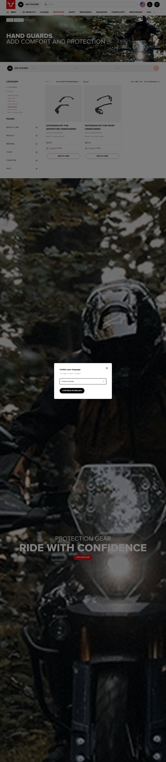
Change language (68, 381)
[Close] (106, 368)
